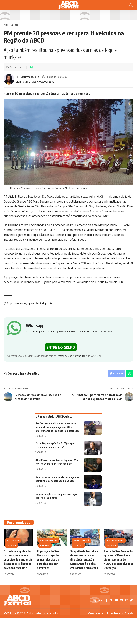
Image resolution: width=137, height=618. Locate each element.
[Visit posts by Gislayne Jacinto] (9, 79)
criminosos (20, 303)
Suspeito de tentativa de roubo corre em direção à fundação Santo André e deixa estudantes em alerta (84, 559)
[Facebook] (106, 600)
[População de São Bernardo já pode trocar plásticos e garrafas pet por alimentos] (52, 537)
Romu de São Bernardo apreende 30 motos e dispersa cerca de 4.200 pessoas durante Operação (118, 559)
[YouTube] (116, 600)
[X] (111, 600)
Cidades (14, 24)
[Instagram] (127, 600)
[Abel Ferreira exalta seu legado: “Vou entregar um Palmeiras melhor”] (93, 465)
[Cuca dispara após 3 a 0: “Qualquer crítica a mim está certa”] (93, 448)
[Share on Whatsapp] (31, 67)
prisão (48, 303)
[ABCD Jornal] (68, 5)
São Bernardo (48, 541)
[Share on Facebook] (25, 67)
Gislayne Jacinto (30, 76)
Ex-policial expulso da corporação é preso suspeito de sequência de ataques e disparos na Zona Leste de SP (18, 559)
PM (42, 303)
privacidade (81, 355)
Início (6, 24)
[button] (7, 5)
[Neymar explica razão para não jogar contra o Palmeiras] (93, 499)
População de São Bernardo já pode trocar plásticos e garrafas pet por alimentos (48, 559)
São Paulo (13, 541)
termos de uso (64, 355)
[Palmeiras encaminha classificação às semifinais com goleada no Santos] (93, 482)
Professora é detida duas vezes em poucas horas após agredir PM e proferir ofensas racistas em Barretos (57, 427)
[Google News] (121, 600)
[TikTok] (131, 600)
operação (33, 303)
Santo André (81, 541)
